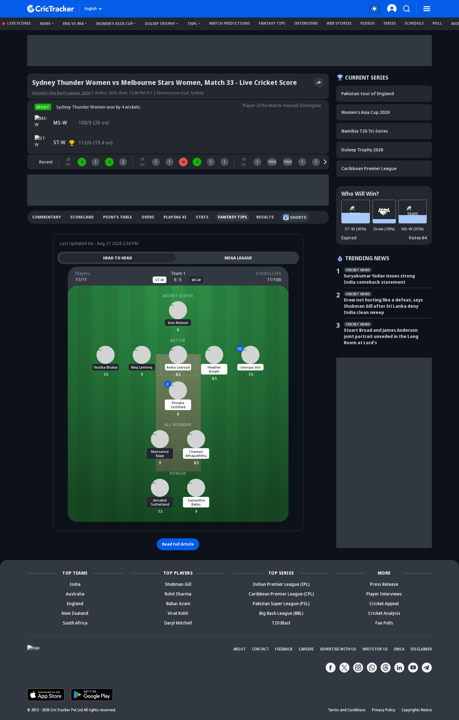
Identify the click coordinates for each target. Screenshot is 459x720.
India (75, 584)
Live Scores (19, 23)
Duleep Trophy (160, 23)
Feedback (284, 649)
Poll (437, 23)
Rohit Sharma (178, 594)
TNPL (192, 23)
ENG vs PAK (73, 23)
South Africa (75, 623)
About (239, 649)
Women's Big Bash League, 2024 (61, 93)
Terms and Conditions (347, 710)
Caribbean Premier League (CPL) (281, 594)
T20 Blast (281, 623)
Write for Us (375, 649)
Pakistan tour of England (367, 93)
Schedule (414, 23)
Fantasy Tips (272, 23)
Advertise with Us (338, 649)
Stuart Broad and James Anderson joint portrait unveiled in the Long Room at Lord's (381, 336)
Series (389, 23)
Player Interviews (384, 594)
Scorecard (82, 217)
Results (265, 217)
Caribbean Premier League (369, 168)
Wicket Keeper (178, 295)
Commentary (46, 217)
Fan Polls (384, 623)
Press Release (384, 584)
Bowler (178, 473)
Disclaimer (421, 649)
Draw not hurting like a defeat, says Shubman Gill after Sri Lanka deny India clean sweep (383, 306)
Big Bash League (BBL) (281, 613)
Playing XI (175, 217)
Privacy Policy (383, 710)
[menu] (427, 9)
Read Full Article (178, 544)
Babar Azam (178, 603)
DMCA (399, 649)
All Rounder (178, 424)
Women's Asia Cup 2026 (365, 112)
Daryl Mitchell (178, 623)
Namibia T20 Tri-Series (364, 131)
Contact (260, 649)
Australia (75, 594)
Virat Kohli (178, 613)
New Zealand (75, 613)
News (45, 23)
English (91, 8)
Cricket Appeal (384, 603)
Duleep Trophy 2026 (362, 150)
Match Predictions (229, 23)
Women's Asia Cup (114, 23)
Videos (367, 23)
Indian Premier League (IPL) (281, 584)
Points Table (117, 217)
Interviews (306, 23)
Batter (177, 340)
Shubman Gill (178, 584)
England (75, 603)
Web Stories (339, 23)
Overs (147, 217)
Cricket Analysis (384, 613)
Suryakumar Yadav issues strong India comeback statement (379, 279)
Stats (202, 217)
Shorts (298, 217)
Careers (306, 649)
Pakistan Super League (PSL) (281, 603)
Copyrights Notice (417, 710)
